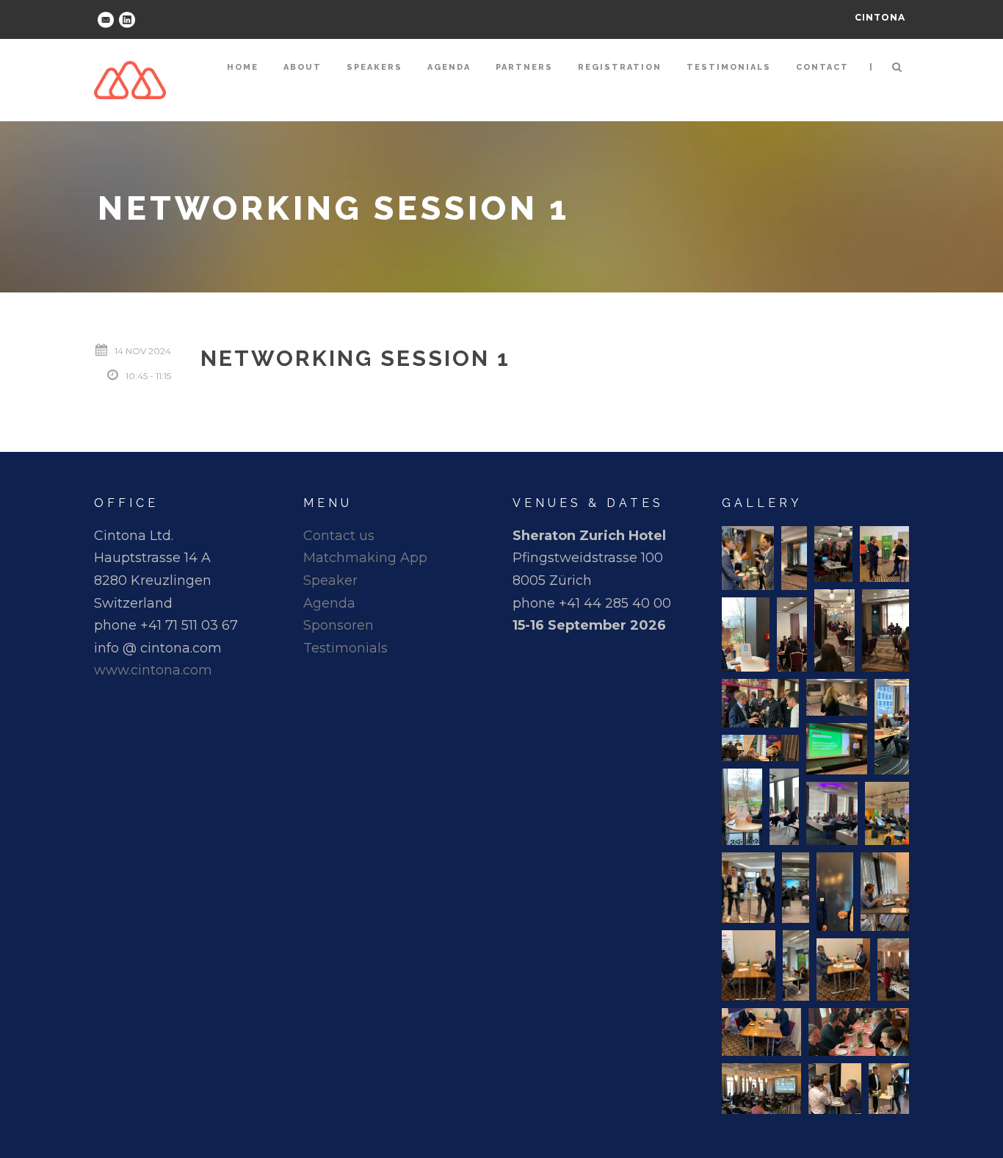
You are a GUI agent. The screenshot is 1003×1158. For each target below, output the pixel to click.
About (302, 67)
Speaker (330, 580)
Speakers (374, 67)
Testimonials (729, 67)
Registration (620, 67)
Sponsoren (338, 625)
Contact (822, 67)
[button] (748, 558)
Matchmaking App (365, 558)
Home (242, 67)
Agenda (449, 67)
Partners (524, 67)
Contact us (338, 536)
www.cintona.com (153, 670)
